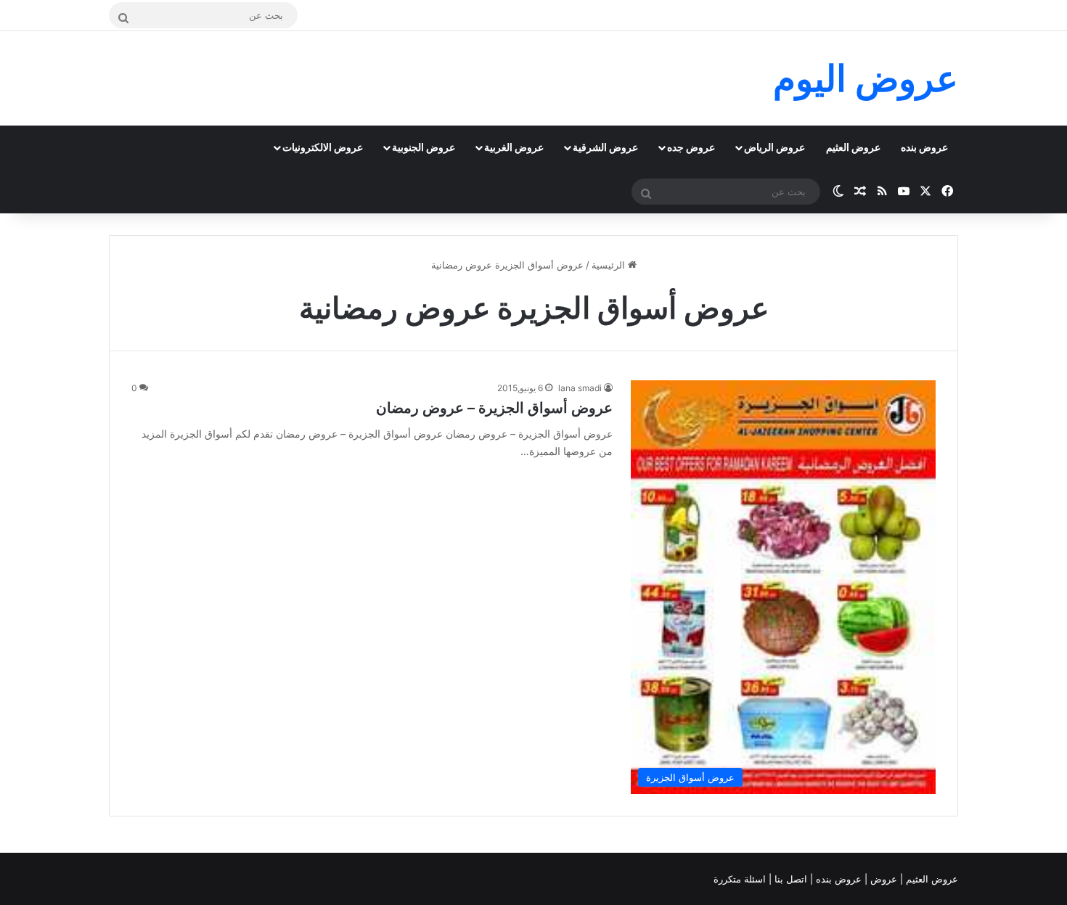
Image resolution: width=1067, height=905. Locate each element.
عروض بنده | (837, 879)
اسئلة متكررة (741, 879)
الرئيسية (610, 265)
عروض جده (691, 147)
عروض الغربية (514, 147)
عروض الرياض (774, 147)
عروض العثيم (853, 147)
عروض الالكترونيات (322, 147)
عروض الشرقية (605, 147)
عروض (883, 879)
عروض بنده (924, 147)
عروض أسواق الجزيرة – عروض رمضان (494, 408)
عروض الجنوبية (423, 147)
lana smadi (580, 387)
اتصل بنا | (789, 879)
